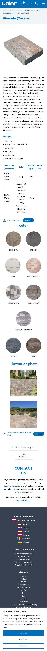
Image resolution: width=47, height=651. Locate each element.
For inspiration (23, 587)
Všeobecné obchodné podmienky (23, 604)
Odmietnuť (23, 646)
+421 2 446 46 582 (25, 562)
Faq (23, 593)
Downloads (23, 601)
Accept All (23, 633)
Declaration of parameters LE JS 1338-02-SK (19, 434)
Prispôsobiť (23, 639)
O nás (23, 590)
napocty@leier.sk (23, 500)
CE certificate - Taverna (14, 220)
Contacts (23, 599)
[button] (22, 3)
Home (5, 11)
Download (28, 220)
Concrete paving (8, 13)
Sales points (23, 584)
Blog (24, 596)
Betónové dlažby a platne (29, 11)
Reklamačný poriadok (23, 607)
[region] (23, 629)
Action (23, 581)
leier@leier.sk (26, 565)
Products (13, 11)
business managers (12, 486)
